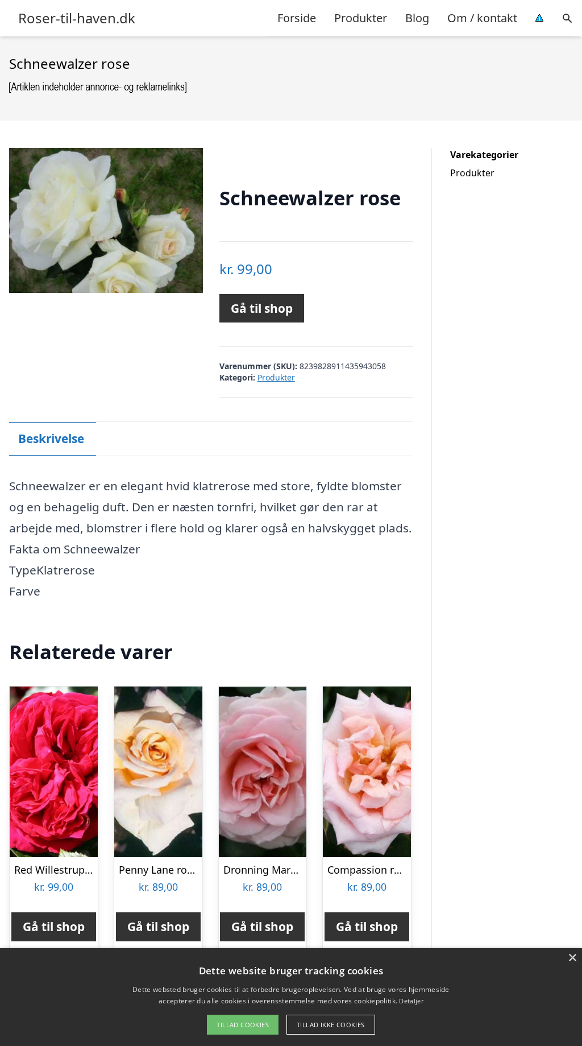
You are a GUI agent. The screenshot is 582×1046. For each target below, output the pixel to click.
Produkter (360, 18)
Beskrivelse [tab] (51, 438)
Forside (296, 18)
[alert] (291, 997)
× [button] (572, 958)
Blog (417, 18)
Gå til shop (262, 308)
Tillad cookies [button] (243, 1024)
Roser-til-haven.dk (76, 18)
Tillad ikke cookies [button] (331, 1024)
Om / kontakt (482, 18)
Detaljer (411, 1001)
